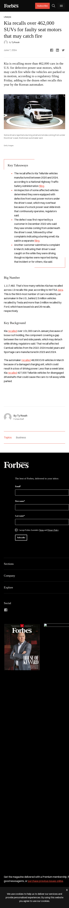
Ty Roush (15, 42)
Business (21, 437)
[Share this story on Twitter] (63, 50)
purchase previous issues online (45, 881)
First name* (20, 501)
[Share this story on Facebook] (52, 50)
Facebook (6, 610)
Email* (18, 486)
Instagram (21, 610)
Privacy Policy (53, 530)
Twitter (29, 610)
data (60, 289)
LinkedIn (13, 610)
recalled (12, 331)
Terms (41, 530)
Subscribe (42, 5)
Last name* (20, 516)
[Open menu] (61, 6)
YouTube (37, 610)
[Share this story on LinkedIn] (57, 50)
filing (41, 186)
